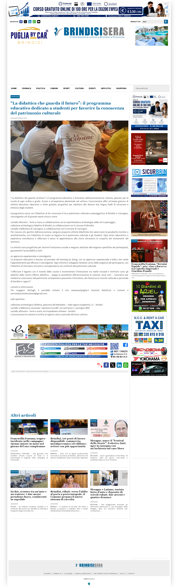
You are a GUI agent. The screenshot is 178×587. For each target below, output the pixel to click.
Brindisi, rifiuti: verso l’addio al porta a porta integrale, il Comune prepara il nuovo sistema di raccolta (69, 495)
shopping (121, 88)
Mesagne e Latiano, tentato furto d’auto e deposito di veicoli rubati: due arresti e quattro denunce (107, 493)
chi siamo (47, 574)
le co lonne (34, 371)
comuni (54, 88)
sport (66, 88)
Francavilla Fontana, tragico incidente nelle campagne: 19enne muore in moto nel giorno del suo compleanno (28, 442)
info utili (106, 88)
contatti (131, 574)
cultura (79, 88)
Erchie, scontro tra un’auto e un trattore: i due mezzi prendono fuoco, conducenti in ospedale (29, 495)
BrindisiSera (15, 97)
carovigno (45, 371)
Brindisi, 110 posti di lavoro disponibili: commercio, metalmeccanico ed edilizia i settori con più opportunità (68, 442)
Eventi (92, 88)
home (14, 88)
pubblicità (57, 574)
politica (40, 88)
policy (122, 574)
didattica (22, 371)
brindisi (39, 371)
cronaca (26, 88)
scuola (17, 371)
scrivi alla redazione (83, 574)
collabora (68, 574)
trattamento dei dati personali (105, 574)
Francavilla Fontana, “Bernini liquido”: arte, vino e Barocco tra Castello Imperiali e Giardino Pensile (149, 268)
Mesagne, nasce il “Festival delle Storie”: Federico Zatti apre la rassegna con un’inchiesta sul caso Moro (108, 444)
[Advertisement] (89, 65)
